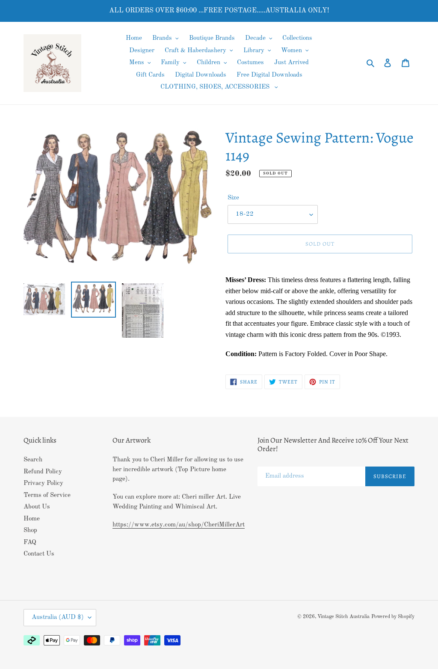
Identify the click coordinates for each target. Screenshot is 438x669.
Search (33, 460)
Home (32, 519)
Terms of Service (47, 495)
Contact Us (39, 554)
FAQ (30, 542)
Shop (30, 530)
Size (233, 198)
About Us (37, 507)
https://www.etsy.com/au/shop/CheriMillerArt (178, 525)
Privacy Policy (43, 483)
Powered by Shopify (392, 616)
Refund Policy (43, 472)
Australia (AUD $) (58, 617)
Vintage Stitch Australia (343, 616)
